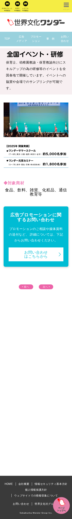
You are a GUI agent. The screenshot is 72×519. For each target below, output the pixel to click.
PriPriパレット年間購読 (7, 9)
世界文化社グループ (47, 503)
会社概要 (23, 483)
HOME (9, 483)
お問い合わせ (65, 38)
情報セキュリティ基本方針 (51, 483)
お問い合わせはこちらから (36, 254)
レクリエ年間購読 (25, 9)
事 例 (50, 38)
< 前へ (25, 286)
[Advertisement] (36, 346)
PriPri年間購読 (17, 9)
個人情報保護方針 (36, 489)
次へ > (46, 286)
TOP (7, 38)
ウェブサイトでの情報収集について (36, 495)
